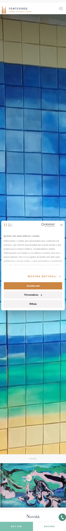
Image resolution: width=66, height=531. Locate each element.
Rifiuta (33, 304)
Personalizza (31, 294)
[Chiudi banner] (61, 225)
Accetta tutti (33, 285)
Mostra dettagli (42, 276)
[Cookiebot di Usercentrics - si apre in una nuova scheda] (41, 225)
